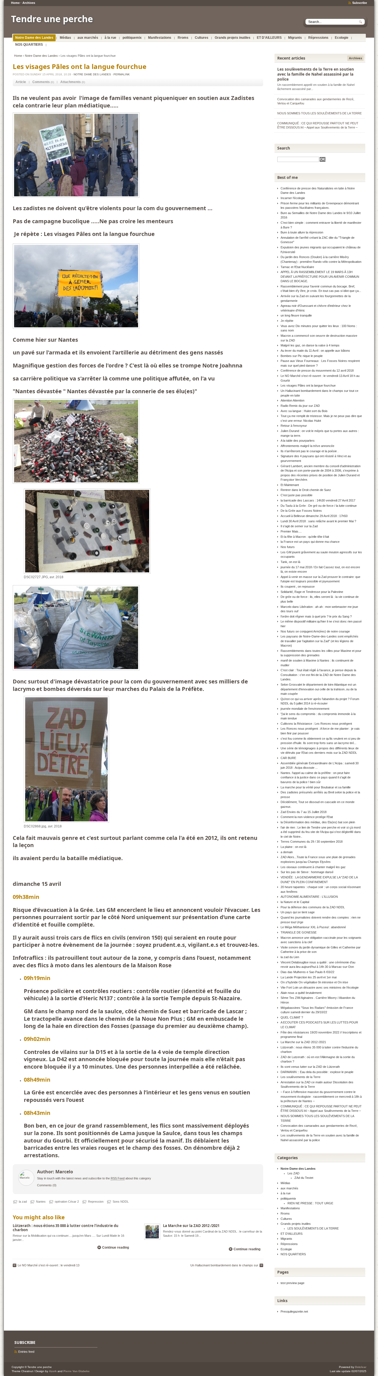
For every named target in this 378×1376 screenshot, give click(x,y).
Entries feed (26, 1351)
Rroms (183, 38)
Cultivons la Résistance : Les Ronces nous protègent (316, 723)
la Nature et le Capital (295, 902)
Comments (44, 1185)
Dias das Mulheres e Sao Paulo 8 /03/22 (307, 972)
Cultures (201, 38)
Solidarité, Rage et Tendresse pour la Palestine (312, 591)
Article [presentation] (20, 82)
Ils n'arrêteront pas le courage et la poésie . (309, 451)
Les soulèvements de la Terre (300, 1077)
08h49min (37, 1079)
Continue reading (115, 1247)
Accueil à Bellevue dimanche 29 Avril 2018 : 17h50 (314, 516)
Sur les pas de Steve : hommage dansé (307, 872)
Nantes (41, 1201)
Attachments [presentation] (70, 82)
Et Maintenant (290, 485)
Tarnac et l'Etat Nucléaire (297, 267)
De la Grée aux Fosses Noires (301, 510)
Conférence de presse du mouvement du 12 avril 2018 (317, 370)
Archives (28, 2)
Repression (95, 1201)
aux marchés (87, 38)
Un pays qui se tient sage (298, 912)
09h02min (37, 1039)
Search (283, 148)
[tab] (21, 82)
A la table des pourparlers (298, 440)
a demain (287, 852)
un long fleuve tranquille (296, 315)
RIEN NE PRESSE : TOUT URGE (310, 1203)
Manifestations (159, 38)
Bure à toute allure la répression (302, 232)
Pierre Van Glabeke (76, 1371)
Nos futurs (288, 547)
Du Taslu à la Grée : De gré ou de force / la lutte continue (319, 505)
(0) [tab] (43, 82)
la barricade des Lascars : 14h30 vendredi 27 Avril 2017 (318, 500)
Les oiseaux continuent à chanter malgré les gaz (313, 867)
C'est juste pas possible (296, 495)
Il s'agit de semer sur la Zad (299, 526)
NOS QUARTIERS (29, 45)
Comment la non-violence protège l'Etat (307, 817)
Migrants (295, 38)
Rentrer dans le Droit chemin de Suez (306, 490)
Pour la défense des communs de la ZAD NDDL (313, 907)
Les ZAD (293, 1173)
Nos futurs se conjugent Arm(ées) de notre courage (315, 631)
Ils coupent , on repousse (298, 586)
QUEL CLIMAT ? (292, 1017)
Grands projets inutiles (232, 38)
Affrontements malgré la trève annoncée (307, 445)
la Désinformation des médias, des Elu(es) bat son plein (318, 822)
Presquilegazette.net (294, 1311)
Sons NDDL (121, 1201)
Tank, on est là (290, 562)
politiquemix (132, 38)
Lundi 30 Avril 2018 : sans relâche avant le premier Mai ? (318, 521)
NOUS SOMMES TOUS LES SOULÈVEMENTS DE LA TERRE (319, 113)
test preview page (292, 1283)
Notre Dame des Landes (34, 38)
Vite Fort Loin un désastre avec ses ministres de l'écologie (320, 987)
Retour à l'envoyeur (294, 425)
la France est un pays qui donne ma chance (310, 541)
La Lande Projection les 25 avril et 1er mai (308, 977)
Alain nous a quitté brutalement (301, 992)
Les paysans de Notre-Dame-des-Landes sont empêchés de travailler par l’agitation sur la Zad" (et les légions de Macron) (319, 641)
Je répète (287, 320)
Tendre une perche (52, 19)
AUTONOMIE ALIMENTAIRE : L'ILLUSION (309, 896)
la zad (23, 1201)
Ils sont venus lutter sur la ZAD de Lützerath (310, 1066)
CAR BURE (288, 758)
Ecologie (341, 38)
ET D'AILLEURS (269, 38)
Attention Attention (292, 400)
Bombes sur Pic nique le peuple (302, 355)
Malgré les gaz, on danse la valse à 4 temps (310, 345)
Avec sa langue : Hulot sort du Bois (304, 411)
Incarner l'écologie (293, 198)
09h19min (37, 978)
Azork (53, 1371)
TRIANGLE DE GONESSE (299, 932)
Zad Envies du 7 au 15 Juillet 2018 (304, 812)
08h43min (37, 1113)
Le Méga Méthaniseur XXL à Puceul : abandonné (313, 927)
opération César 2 (67, 1201)
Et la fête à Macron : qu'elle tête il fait (305, 536)
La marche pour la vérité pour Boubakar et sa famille (316, 787)
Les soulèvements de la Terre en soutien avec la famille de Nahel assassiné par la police (315, 74)
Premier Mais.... (291, 531)
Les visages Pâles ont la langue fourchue (308, 385)
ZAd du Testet (303, 1177)
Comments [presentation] (41, 82)
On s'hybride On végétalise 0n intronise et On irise (314, 982)
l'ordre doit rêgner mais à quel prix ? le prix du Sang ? (316, 616)
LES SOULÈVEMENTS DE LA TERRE (313, 1228)
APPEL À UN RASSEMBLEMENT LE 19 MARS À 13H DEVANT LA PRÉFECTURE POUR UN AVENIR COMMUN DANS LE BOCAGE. (320, 276)
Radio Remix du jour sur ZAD (300, 405)
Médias (65, 38)
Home (15, 2)
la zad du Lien (290, 957)
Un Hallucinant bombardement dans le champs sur (224, 1265)
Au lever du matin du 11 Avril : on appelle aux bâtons (315, 350)
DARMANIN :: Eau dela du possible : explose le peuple (317, 1072)
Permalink (121, 74)
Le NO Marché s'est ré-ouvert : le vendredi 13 (48, 1265)
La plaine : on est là (293, 846)
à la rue (110, 38)
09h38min (26, 897)
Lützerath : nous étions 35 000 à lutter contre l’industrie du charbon (65, 1227)
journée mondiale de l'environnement (305, 708)
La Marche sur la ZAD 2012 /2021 (191, 1225)
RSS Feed (118, 1178)
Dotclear (360, 1367)
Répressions (318, 38)
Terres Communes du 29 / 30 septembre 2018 (312, 841)
